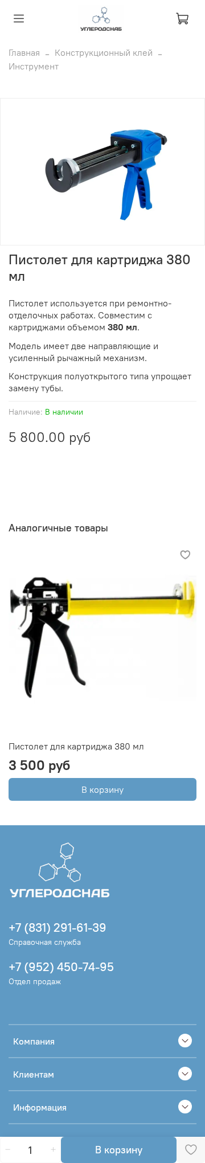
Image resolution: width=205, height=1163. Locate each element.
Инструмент (34, 66)
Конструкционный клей (104, 52)
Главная (24, 52)
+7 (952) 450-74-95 (61, 966)
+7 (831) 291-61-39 (57, 927)
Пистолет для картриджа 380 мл (76, 746)
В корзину (102, 789)
